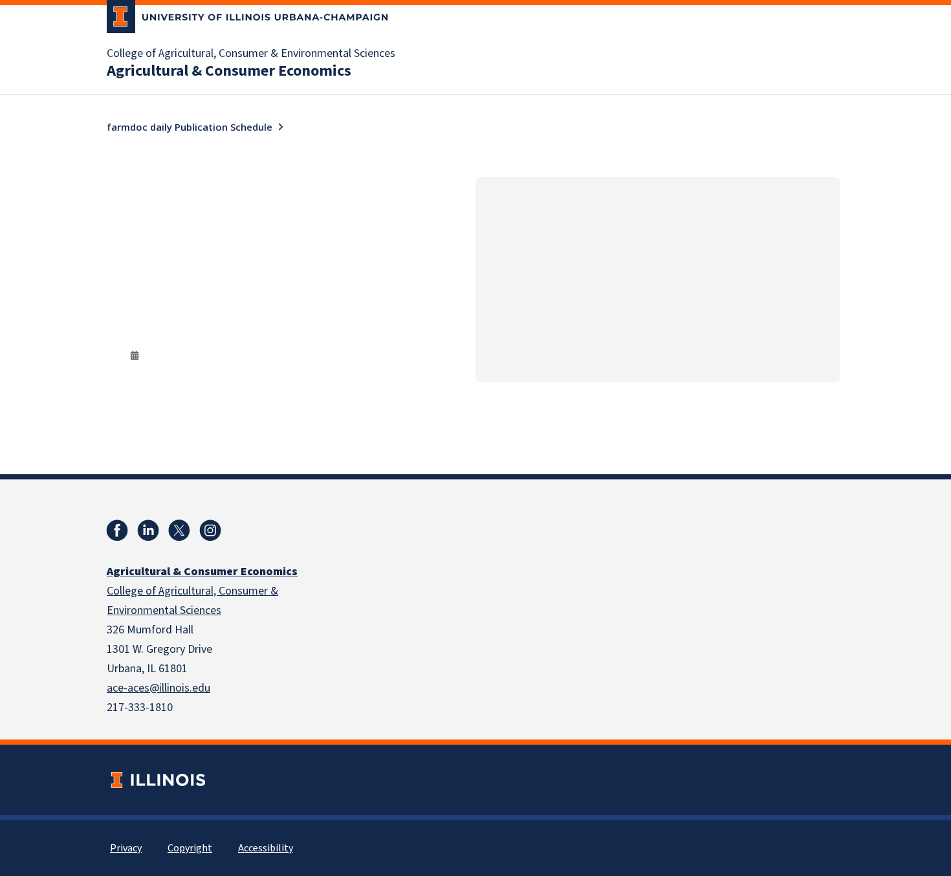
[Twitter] (179, 530)
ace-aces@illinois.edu (158, 688)
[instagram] (210, 530)
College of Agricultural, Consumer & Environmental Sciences (251, 53)
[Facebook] (117, 530)
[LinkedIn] (148, 530)
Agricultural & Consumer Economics (229, 71)
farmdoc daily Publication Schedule (189, 126)
